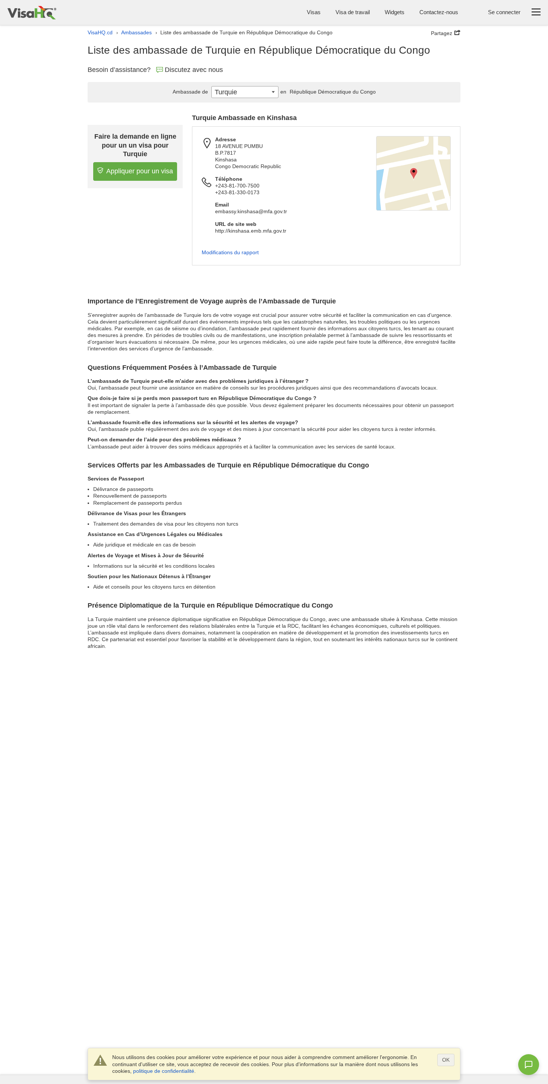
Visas (314, 12)
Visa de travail (353, 12)
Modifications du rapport (230, 252)
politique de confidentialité (163, 1071)
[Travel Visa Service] (31, 12)
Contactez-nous (438, 12)
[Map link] (413, 173)
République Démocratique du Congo (328, 92)
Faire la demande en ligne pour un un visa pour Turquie (135, 145)
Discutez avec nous (194, 69)
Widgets (394, 12)
